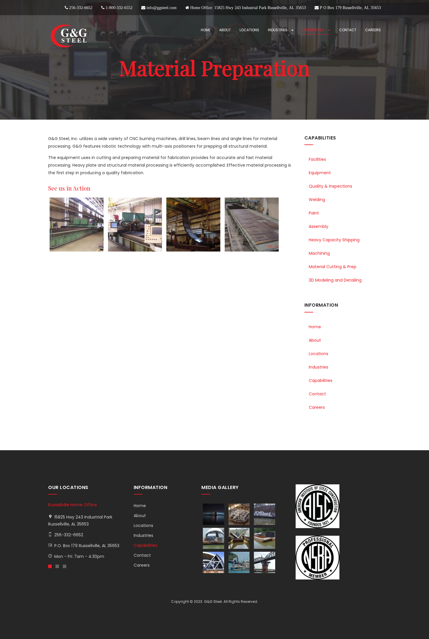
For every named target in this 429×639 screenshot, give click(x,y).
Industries (278, 29)
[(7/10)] (214, 562)
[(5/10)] (240, 538)
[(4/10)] (214, 538)
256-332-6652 (68, 535)
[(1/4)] (77, 224)
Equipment (320, 173)
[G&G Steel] (68, 36)
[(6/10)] (265, 538)
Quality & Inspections (330, 186)
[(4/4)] (252, 224)
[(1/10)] (214, 514)
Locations (249, 29)
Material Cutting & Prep (332, 267)
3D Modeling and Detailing (335, 280)
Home (205, 29)
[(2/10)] (240, 514)
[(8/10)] (240, 562)
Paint (314, 213)
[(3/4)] (194, 224)
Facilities (317, 159)
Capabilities (313, 29)
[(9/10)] (265, 562)
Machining (319, 253)
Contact (347, 29)
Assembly (318, 226)
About (225, 29)
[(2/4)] (136, 224)
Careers (373, 29)
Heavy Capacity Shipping (334, 240)
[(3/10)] (265, 514)
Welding (317, 199)
